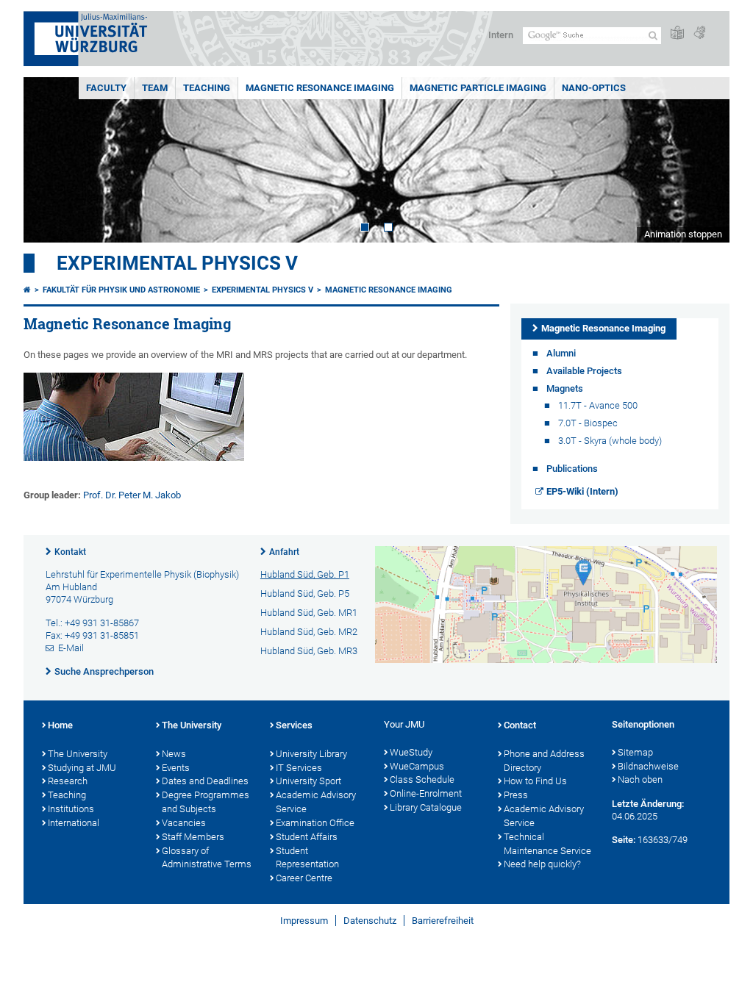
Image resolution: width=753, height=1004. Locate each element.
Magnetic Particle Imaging (478, 87)
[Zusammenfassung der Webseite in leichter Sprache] (677, 33)
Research (68, 780)
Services (294, 725)
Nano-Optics (594, 87)
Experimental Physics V (177, 263)
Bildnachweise (648, 766)
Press (516, 794)
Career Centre (304, 877)
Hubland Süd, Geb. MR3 (308, 650)
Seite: (623, 839)
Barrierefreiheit (443, 920)
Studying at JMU (82, 767)
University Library (311, 753)
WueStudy (411, 752)
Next (703, 160)
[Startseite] (27, 290)
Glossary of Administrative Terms (206, 857)
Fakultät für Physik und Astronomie (121, 290)
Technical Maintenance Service (547, 843)
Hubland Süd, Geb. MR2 (308, 631)
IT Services (299, 767)
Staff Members (193, 836)
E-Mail (71, 647)
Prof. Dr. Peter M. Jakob (132, 495)
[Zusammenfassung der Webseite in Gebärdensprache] (699, 33)
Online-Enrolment (426, 793)
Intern (500, 34)
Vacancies (184, 822)
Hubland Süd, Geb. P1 (304, 574)
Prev (49, 160)
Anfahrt (284, 552)
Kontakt (70, 552)
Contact (520, 725)
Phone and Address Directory (544, 760)
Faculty (106, 87)
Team (155, 87)
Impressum (304, 920)
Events (176, 767)
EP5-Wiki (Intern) (582, 491)
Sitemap (635, 752)
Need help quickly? (542, 863)
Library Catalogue (426, 807)
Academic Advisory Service (316, 801)
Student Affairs (307, 836)
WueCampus (417, 766)
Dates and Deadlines (205, 780)
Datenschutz (369, 920)
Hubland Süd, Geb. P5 (304, 593)
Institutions (71, 808)
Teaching (206, 87)
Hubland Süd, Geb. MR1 (308, 612)
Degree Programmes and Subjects (205, 801)
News (174, 753)
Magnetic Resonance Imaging (320, 87)
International (73, 822)
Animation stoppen (683, 234)
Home (60, 725)
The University (77, 753)
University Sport (308, 780)
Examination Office (315, 822)
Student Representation (307, 857)
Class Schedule (422, 779)
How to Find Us (535, 780)
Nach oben (640, 779)
